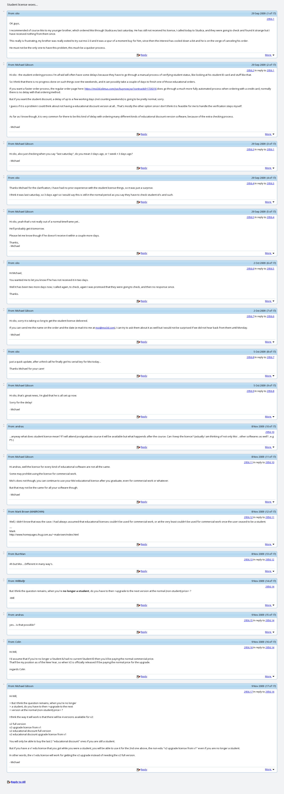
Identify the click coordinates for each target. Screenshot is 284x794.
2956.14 (269, 586)
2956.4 (250, 183)
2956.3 (250, 149)
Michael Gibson (24, 64)
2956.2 (250, 70)
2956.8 (250, 357)
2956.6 (250, 268)
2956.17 (248, 691)
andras (19, 426)
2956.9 (250, 391)
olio (17, 13)
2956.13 (248, 559)
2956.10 (269, 432)
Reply (144, 55)
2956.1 (270, 19)
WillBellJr (20, 581)
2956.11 (248, 462)
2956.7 (250, 316)
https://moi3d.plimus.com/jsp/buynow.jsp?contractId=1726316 (120, 88)
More (268, 55)
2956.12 (248, 517)
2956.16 (248, 647)
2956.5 (250, 217)
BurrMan (20, 554)
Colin (18, 642)
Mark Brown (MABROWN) (29, 511)
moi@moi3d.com (105, 327)
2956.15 (248, 620)
